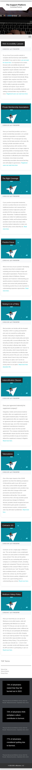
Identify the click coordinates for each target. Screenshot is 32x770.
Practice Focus (8, 242)
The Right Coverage (10, 178)
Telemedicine (7, 454)
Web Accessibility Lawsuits (12, 44)
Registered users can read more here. (17, 94)
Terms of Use (4, 669)
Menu (16, 36)
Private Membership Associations (15, 107)
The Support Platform (16, 5)
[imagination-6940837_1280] (16, 194)
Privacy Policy (4, 673)
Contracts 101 (8, 525)
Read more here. (8, 440)
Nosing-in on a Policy (10, 304)
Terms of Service (5, 671)
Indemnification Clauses (11, 380)
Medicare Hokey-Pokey (11, 594)
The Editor (16, 49)
